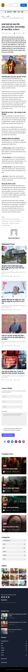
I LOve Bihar (11, 221)
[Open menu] (7, 5)
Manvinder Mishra (7, 33)
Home (3, 16)
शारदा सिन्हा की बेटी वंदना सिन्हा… (11, 527)
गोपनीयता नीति (4, 662)
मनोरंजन (5, 504)
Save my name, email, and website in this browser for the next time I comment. (13, 429)
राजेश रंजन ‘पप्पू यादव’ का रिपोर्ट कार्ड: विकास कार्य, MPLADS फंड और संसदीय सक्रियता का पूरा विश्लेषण (13, 337)
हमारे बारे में (9, 12)
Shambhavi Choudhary (14, 223)
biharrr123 (9, 471)
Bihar (11, 219)
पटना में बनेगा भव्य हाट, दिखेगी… (10, 469)
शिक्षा (22, 12)
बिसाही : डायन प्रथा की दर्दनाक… (11, 507)
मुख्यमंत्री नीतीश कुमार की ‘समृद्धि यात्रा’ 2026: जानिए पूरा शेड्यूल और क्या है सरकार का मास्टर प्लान (13, 301)
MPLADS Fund (18, 221)
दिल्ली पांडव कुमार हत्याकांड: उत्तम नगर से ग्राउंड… (17, 622)
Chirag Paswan (5, 221)
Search (23, 5)
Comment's (4, 411)
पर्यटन (19, 12)
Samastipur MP (5, 223)
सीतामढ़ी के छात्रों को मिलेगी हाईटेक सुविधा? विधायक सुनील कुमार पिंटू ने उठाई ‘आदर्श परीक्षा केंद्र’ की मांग (13, 267)
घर (5, 12)
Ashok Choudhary (6, 219)
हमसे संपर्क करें (4, 658)
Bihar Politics (16, 219)
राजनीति (14, 12)
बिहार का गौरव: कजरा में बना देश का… (15, 629)
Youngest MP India (6, 225)
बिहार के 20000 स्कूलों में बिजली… (11, 488)
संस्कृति (5, 465)
